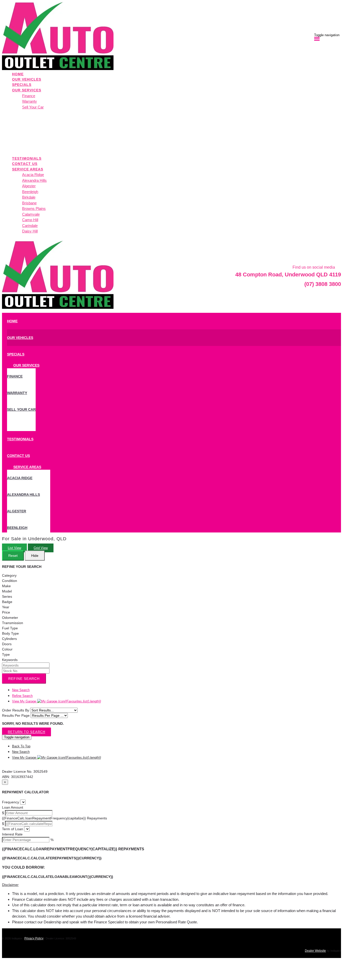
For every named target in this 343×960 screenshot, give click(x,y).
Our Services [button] (26, 90)
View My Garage (56, 701)
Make (6, 586)
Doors (7, 644)
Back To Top (21, 746)
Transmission (12, 623)
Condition (9, 581)
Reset (13, 556)
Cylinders (9, 639)
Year (5, 607)
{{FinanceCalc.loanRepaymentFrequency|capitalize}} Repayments (54, 818)
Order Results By (15, 710)
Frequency (10, 802)
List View (14, 548)
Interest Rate (12, 834)
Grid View (41, 548)
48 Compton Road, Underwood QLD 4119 (288, 274)
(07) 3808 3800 (322, 284)
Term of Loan (12, 829)
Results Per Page (16, 715)
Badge (7, 602)
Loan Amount (12, 807)
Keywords (10, 660)
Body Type (10, 633)
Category (9, 575)
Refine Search (24, 679)
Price (6, 612)
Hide (34, 556)
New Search (21, 690)
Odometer (10, 618)
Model (7, 591)
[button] (171, 884)
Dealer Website (315, 950)
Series (7, 596)
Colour (7, 649)
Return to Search (26, 732)
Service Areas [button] (27, 169)
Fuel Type (10, 628)
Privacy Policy (33, 938)
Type (6, 654)
